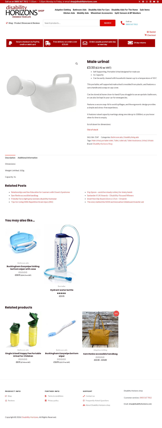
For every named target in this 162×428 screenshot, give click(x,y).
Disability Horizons (29, 417)
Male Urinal (96, 140)
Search (107, 23)
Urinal (144, 140)
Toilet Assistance (134, 140)
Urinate (150, 140)
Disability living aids (131, 137)
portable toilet (107, 140)
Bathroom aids (117, 137)
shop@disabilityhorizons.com (140, 404)
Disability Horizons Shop (103, 144)
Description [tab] (10, 157)
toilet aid (122, 140)
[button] (76, 63)
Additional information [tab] (27, 157)
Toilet (116, 140)
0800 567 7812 (21, 1)
